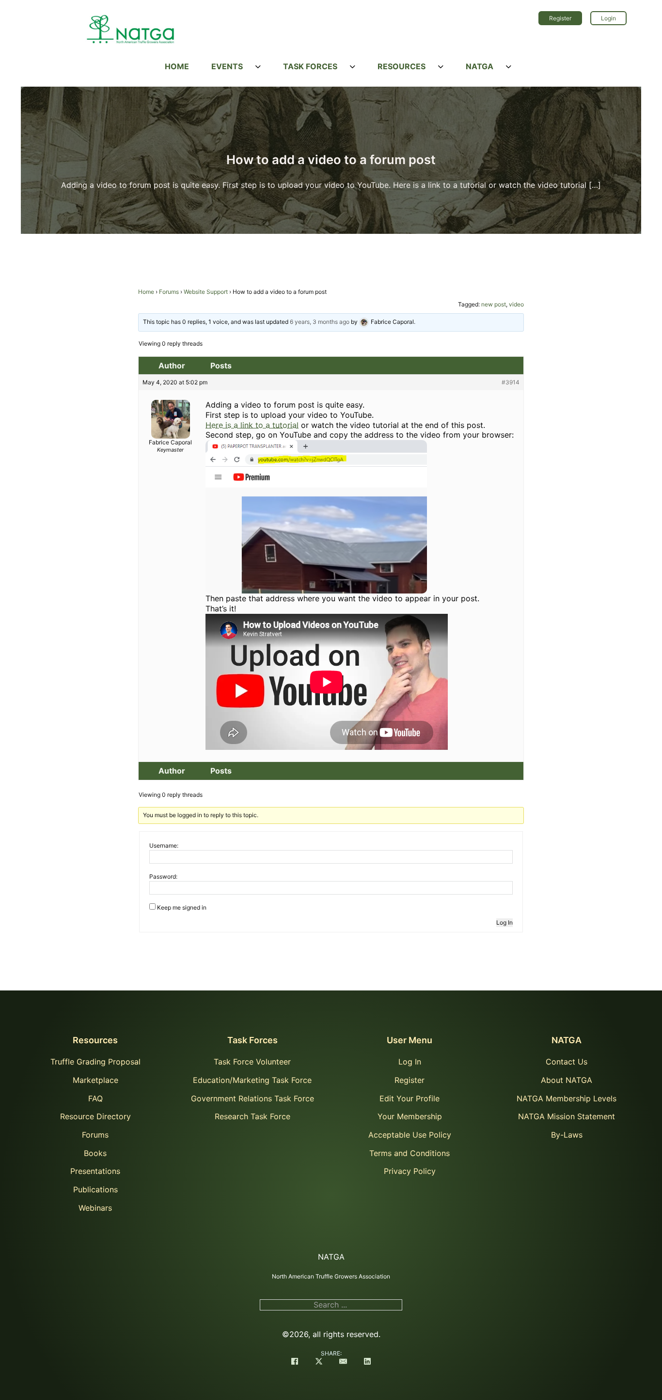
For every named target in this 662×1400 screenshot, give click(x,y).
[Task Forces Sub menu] (352, 67)
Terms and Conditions (409, 1153)
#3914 (511, 382)
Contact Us (566, 1061)
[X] (319, 1362)
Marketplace (95, 1080)
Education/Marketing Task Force (252, 1080)
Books (95, 1153)
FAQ (95, 1098)
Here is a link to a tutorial (252, 425)
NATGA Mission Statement (566, 1116)
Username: (163, 845)
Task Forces (310, 66)
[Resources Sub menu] (440, 67)
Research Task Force (252, 1116)
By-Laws (567, 1135)
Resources (402, 66)
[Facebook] (295, 1362)
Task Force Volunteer (252, 1061)
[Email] (343, 1362)
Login (608, 18)
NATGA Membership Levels (566, 1098)
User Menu (409, 1040)
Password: (163, 876)
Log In (504, 922)
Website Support (206, 291)
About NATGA (566, 1080)
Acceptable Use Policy (409, 1135)
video (516, 304)
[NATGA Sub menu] (508, 67)
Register (560, 18)
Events (227, 66)
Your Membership (410, 1116)
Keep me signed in (181, 907)
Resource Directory (95, 1116)
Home (177, 66)
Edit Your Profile (409, 1098)
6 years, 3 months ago (319, 321)
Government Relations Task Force (252, 1098)
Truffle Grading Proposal (95, 1061)
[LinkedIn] (367, 1362)
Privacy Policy (410, 1171)
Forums (169, 291)
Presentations (95, 1171)
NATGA (479, 66)
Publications (95, 1189)
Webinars (95, 1208)
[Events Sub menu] (258, 67)
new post (493, 304)
